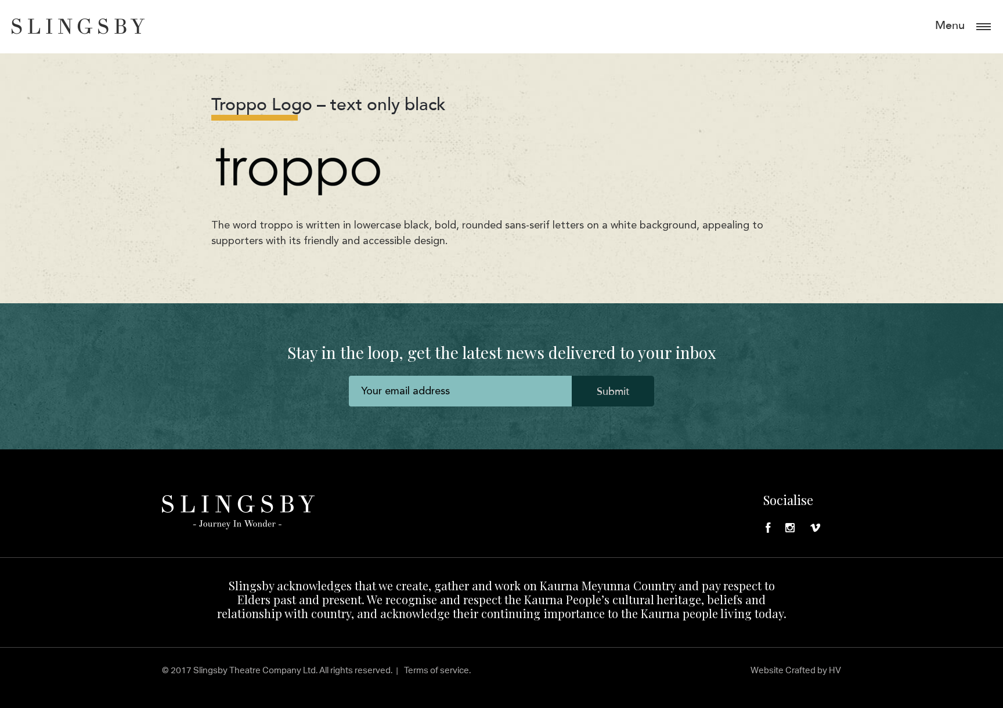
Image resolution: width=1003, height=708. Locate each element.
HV (835, 670)
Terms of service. (437, 670)
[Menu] (983, 26)
